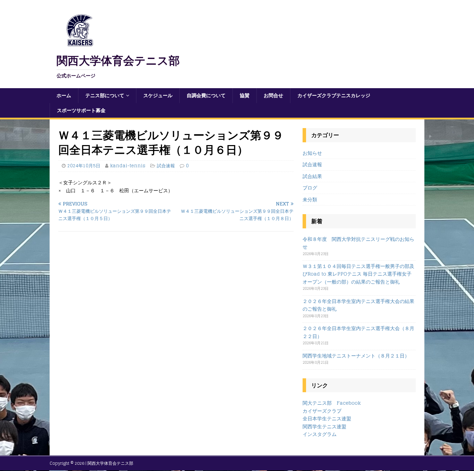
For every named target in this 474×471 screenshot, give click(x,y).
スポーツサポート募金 (81, 110)
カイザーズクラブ (322, 410)
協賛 (244, 95)
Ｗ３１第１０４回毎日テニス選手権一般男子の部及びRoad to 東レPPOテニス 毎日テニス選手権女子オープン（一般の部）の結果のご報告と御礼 (358, 274)
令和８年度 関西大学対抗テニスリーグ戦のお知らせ (358, 243)
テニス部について (104, 95)
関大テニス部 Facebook (332, 402)
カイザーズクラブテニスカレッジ (333, 95)
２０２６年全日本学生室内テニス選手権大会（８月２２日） (358, 332)
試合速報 (166, 166)
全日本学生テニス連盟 (327, 418)
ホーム (64, 95)
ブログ (310, 187)
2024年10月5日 (83, 166)
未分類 (310, 199)
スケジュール (157, 95)
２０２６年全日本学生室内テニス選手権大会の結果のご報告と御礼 (358, 305)
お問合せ (273, 95)
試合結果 (312, 176)
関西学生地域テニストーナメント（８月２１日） (356, 355)
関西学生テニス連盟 (324, 426)
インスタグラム (320, 434)
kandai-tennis (127, 166)
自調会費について (206, 95)
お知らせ (312, 153)
